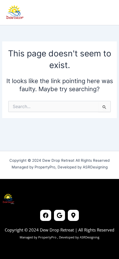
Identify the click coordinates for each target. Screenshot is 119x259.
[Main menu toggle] (106, 12)
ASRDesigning (89, 237)
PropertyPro (47, 237)
